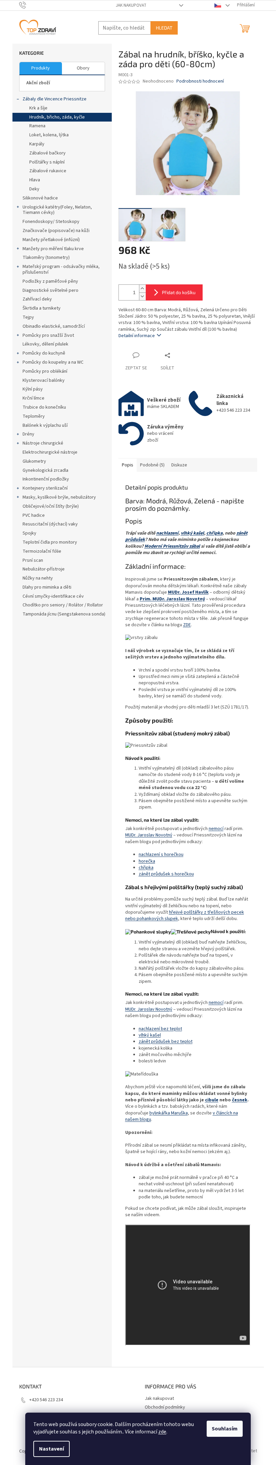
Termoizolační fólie (42, 551)
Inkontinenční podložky (46, 479)
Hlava (34, 180)
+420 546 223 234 (46, 1400)
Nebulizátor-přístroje (44, 569)
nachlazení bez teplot (160, 1028)
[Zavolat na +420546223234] (29, 5)
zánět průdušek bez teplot (166, 1041)
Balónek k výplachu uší (45, 425)
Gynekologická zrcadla (45, 470)
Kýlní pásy (33, 389)
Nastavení (51, 1449)
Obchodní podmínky (165, 1407)
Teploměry (34, 416)
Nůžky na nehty (38, 578)
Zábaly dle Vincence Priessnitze (55, 99)
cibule (211, 1100)
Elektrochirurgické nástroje (50, 452)
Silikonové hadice (40, 198)
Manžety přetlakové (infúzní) (51, 239)
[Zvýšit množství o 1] (142, 288)
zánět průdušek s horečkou (166, 874)
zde (162, 1431)
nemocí (216, 828)
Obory (83, 68)
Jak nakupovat (131, 5)
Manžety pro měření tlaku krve (53, 248)
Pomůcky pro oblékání (45, 371)
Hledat (164, 28)
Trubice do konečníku (44, 407)
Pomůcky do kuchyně (44, 353)
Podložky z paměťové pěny (50, 281)
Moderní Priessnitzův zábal (172, 546)
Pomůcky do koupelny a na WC (53, 362)
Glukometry (34, 461)
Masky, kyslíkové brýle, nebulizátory (59, 497)
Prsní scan (33, 560)
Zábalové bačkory (47, 153)
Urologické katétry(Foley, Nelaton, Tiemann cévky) (57, 210)
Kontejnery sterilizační (45, 488)
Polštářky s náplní (47, 162)
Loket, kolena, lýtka (49, 135)
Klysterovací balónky (44, 380)
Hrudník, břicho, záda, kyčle (57, 117)
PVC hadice (34, 515)
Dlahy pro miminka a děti (47, 587)
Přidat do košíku (179, 292)
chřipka (214, 533)
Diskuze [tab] (179, 465)
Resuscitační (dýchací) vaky (50, 524)
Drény (28, 434)
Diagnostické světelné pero (50, 290)
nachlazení (167, 533)
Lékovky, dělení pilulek (45, 344)
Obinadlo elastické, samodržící (54, 326)
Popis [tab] (127, 465)
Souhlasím (225, 1428)
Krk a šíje (38, 108)
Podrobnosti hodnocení (200, 81)
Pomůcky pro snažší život (48, 335)
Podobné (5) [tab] (152, 465)
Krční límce (33, 398)
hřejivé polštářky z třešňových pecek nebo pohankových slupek (184, 915)
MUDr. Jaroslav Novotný (148, 835)
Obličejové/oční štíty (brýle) (51, 506)
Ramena (37, 126)
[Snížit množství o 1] (142, 296)
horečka (147, 861)
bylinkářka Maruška (168, 1113)
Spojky (29, 533)
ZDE (187, 625)
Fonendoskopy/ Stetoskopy (51, 221)
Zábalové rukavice (47, 171)
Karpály (36, 144)
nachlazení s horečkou (161, 854)
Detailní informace (136, 335)
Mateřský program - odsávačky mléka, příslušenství (61, 269)
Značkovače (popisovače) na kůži (56, 230)
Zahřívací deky (37, 299)
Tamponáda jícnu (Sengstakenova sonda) (64, 614)
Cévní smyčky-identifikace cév (53, 596)
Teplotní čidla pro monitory (50, 542)
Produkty (40, 68)
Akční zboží (38, 83)
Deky (34, 189)
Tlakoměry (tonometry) (46, 257)
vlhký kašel (192, 533)
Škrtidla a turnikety (42, 308)
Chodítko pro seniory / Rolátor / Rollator (63, 605)
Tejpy (28, 317)
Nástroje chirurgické (43, 443)
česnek (239, 1100)
